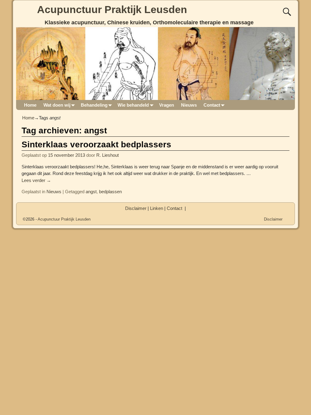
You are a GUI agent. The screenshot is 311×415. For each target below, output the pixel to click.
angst (91, 191)
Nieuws (189, 105)
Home (30, 105)
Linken (156, 208)
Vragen (166, 105)
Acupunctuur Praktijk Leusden (112, 9)
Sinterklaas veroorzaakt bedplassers (96, 144)
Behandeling (94, 105)
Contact (211, 105)
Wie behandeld (133, 105)
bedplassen (110, 191)
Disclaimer (135, 208)
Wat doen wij (56, 105)
